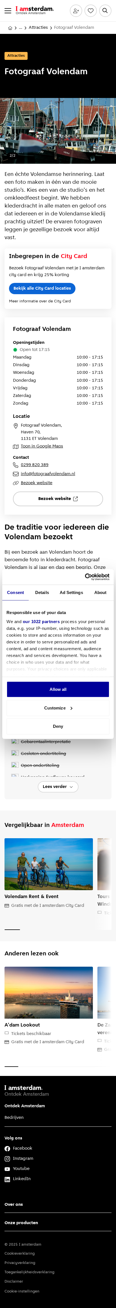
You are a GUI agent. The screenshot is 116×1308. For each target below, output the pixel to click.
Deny (58, 726)
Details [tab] (42, 592)
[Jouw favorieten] (90, 11)
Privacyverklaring (20, 1263)
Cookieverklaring (20, 1254)
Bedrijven (14, 1117)
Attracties (38, 27)
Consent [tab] (15, 592)
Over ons (14, 1204)
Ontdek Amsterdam (25, 1106)
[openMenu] (8, 10)
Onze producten (21, 1223)
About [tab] (100, 592)
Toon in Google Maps (42, 446)
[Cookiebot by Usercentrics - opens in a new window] (85, 576)
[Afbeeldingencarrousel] (58, 131)
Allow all (58, 689)
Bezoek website (36, 483)
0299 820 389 (34, 465)
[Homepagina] (10, 28)
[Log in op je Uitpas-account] (76, 11)
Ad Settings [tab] (71, 592)
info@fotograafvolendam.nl (48, 474)
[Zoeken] (105, 11)
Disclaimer (14, 1281)
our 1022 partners (41, 621)
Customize (55, 707)
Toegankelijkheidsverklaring (29, 1272)
